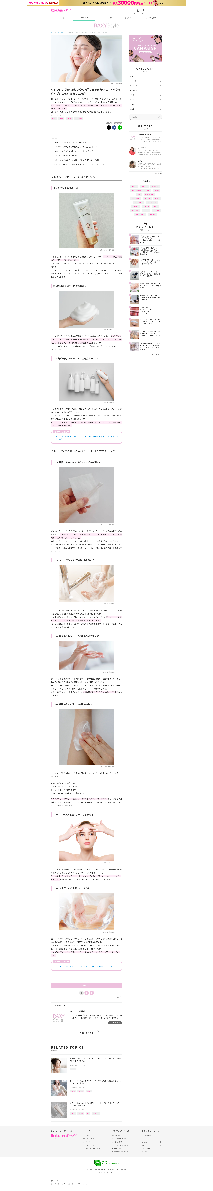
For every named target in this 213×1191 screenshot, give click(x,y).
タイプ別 (152, 214)
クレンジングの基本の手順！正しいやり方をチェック (75, 146)
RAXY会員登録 (146, 1135)
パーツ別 (69, 118)
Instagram (144, 1142)
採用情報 (123, 1169)
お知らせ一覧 (116, 1135)
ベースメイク (134, 81)
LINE (143, 1145)
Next (118, 997)
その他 (132, 109)
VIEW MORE (157, 173)
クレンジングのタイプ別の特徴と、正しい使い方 (73, 151)
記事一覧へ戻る (86, 1032)
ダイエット (135, 210)
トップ (62, 18)
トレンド (147, 198)
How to (54, 118)
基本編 (61, 118)
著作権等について (113, 1169)
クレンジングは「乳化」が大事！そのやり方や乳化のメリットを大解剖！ (85, 966)
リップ (157, 198)
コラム (132, 104)
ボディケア (133, 90)
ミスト (88, 1091)
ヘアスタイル (139, 202)
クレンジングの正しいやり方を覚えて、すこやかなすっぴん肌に (80, 164)
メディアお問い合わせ (119, 1139)
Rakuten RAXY (61, 10)
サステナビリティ (81, 1184)
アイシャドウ (136, 198)
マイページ (86, 1142)
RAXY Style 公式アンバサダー (141, 190)
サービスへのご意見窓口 (120, 1145)
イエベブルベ (152, 202)
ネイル (132, 100)
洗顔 (88, 1113)
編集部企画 (155, 186)
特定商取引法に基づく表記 (120, 1152)
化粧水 (156, 206)
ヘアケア (133, 95)
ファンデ (156, 210)
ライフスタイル (140, 214)
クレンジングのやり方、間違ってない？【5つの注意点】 (77, 160)
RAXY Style (84, 18)
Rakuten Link (145, 1148)
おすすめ (81, 1091)
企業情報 (90, 1169)
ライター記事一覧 (115, 1023)
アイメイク (133, 86)
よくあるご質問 (151, 18)
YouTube (144, 1152)
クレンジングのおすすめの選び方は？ (69, 155)
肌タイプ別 (96, 1113)
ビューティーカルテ (89, 1145)
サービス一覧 (55, 1184)
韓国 (138, 194)
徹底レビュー (149, 194)
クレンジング (78, 118)
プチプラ (135, 206)
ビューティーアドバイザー (91, 1148)
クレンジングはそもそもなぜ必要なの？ (70, 142)
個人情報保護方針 (100, 1169)
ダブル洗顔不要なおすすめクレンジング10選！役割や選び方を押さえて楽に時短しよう (87, 437)
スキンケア (60, 115)
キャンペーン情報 (106, 18)
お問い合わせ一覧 (67, 1184)
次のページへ (86, 985)
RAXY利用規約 (117, 1148)
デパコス (146, 210)
